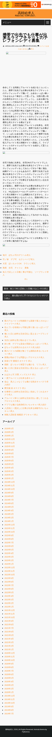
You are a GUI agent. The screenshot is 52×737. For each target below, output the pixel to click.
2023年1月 (9, 564)
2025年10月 (9, 446)
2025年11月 (9, 443)
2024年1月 (9, 521)
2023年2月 (9, 560)
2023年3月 (9, 557)
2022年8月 (9, 582)
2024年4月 (9, 510)
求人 (32, 49)
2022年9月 (9, 578)
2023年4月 (9, 553)
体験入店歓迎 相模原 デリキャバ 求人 (21, 415)
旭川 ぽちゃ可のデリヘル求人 (17, 255)
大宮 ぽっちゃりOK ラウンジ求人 (19, 263)
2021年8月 (9, 624)
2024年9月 (9, 493)
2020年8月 (9, 667)
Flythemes (26, 732)
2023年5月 (9, 550)
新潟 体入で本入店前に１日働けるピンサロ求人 (26, 288)
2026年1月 (9, 435)
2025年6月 (9, 460)
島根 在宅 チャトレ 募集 (16, 268)
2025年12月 (9, 439)
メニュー (7, 22)
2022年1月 (9, 607)
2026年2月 (9, 432)
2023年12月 (9, 525)
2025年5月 (9, 464)
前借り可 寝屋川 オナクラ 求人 (18, 361)
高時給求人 (26, 12)
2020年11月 (9, 656)
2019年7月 (9, 713)
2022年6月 (9, 589)
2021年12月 (9, 610)
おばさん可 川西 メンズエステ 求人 (20, 374)
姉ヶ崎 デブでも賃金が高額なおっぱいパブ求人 (26, 344)
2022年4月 (9, 596)
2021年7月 (9, 628)
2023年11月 (9, 528)
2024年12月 (9, 482)
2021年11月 (9, 614)
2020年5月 (9, 678)
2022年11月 (9, 571)
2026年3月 (9, 428)
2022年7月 (9, 585)
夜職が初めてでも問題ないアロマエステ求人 (24, 357)
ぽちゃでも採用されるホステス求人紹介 (22, 347)
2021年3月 (9, 642)
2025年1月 (9, 478)
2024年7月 (9, 500)
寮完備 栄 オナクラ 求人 (15, 388)
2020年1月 (9, 692)
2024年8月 (9, 496)
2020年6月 (9, 674)
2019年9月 (9, 706)
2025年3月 (9, 471)
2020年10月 (9, 660)
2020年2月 (9, 689)
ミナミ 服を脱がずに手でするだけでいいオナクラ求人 (26, 296)
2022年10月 (9, 574)
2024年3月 (9, 514)
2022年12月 (9, 567)
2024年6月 (9, 503)
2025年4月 (9, 468)
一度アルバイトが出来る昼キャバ (19, 378)
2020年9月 (9, 664)
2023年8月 (9, 539)
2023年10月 (9, 532)
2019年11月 (9, 699)
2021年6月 (9, 631)
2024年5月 (9, 507)
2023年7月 (9, 542)
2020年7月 (9, 671)
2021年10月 (9, 617)
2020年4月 (9, 681)
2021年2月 (9, 646)
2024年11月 (9, 485)
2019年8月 (9, 710)
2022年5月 (9, 592)
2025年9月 (9, 450)
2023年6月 (9, 546)
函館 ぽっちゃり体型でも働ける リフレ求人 (25, 364)
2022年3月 (9, 599)
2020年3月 (9, 685)
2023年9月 (9, 535)
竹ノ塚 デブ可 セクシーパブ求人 (19, 259)
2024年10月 (9, 489)
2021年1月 (9, 649)
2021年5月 (9, 635)
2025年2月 (9, 475)
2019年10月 (9, 703)
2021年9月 (9, 621)
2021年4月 (9, 639)
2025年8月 (9, 453)
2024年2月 (9, 517)
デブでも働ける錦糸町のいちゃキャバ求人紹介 (25, 404)
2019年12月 (9, 696)
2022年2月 (9, 603)
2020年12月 (9, 653)
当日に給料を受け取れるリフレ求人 (20, 340)
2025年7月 (9, 457)
